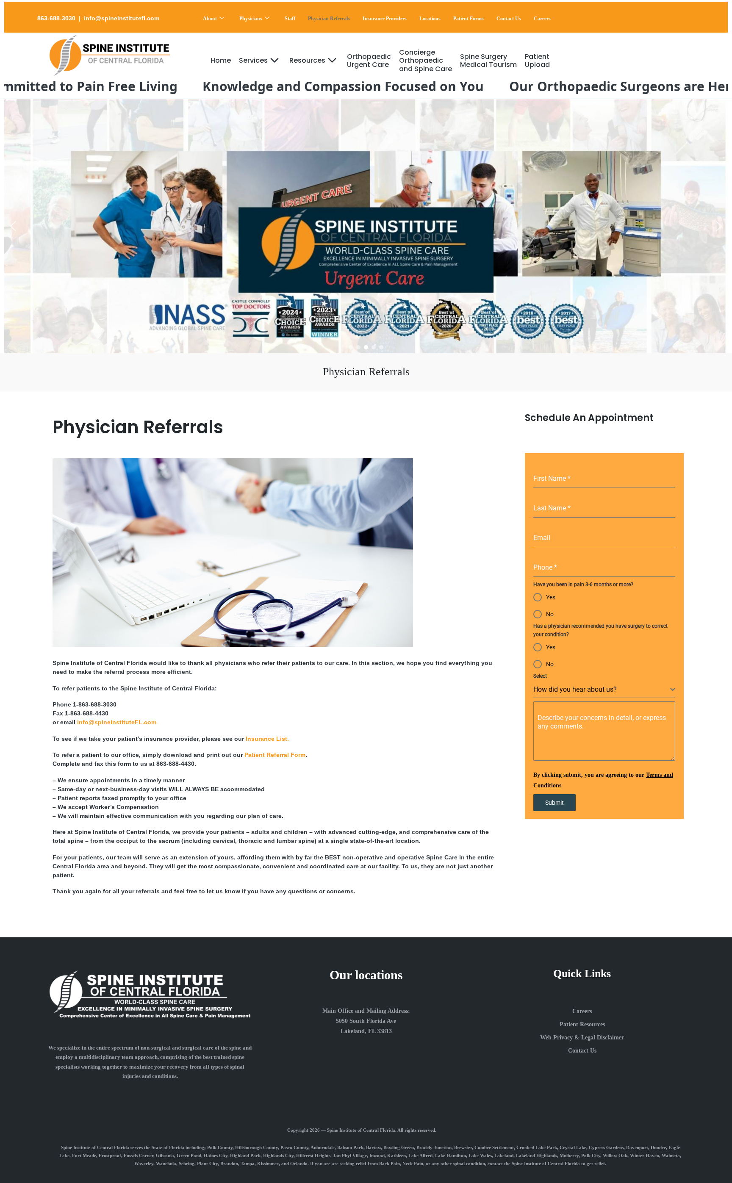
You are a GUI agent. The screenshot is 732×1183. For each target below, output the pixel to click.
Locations (430, 19)
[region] (366, 226)
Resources (307, 60)
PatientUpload (537, 60)
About (210, 19)
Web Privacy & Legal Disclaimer (582, 1037)
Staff (290, 19)
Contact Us (508, 19)
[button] (13, 226)
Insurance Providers (385, 19)
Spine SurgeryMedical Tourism (488, 60)
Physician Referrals (329, 19)
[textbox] (601, 690)
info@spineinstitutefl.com (121, 18)
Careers (542, 19)
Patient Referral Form (274, 754)
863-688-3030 (56, 18)
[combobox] (604, 690)
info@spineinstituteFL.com (115, 722)
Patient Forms (468, 19)
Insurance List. (267, 738)
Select (540, 676)
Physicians (250, 19)
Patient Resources (582, 1024)
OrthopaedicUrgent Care (369, 60)
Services (253, 60)
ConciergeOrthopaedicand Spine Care (425, 60)
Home (221, 60)
